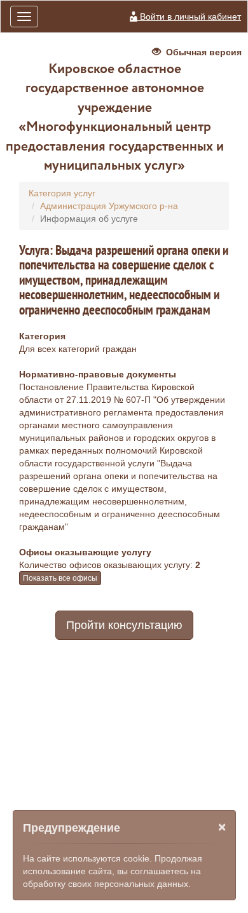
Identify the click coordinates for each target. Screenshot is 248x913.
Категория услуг (62, 193)
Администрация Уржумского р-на (109, 206)
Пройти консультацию (124, 625)
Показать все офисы (60, 578)
